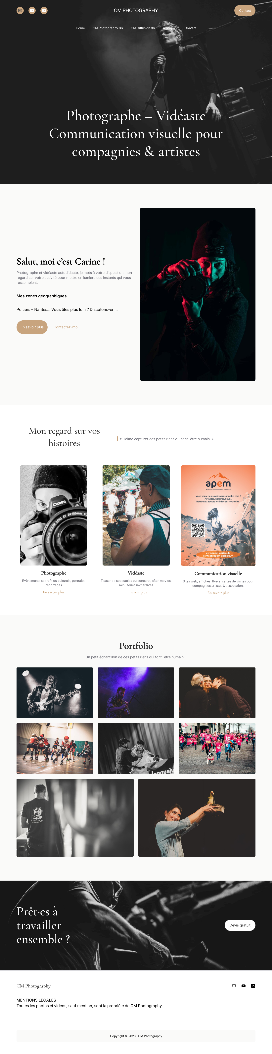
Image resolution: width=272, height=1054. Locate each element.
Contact (245, 11)
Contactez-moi (66, 327)
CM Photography (136, 10)
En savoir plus (32, 327)
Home (80, 28)
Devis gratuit (240, 925)
